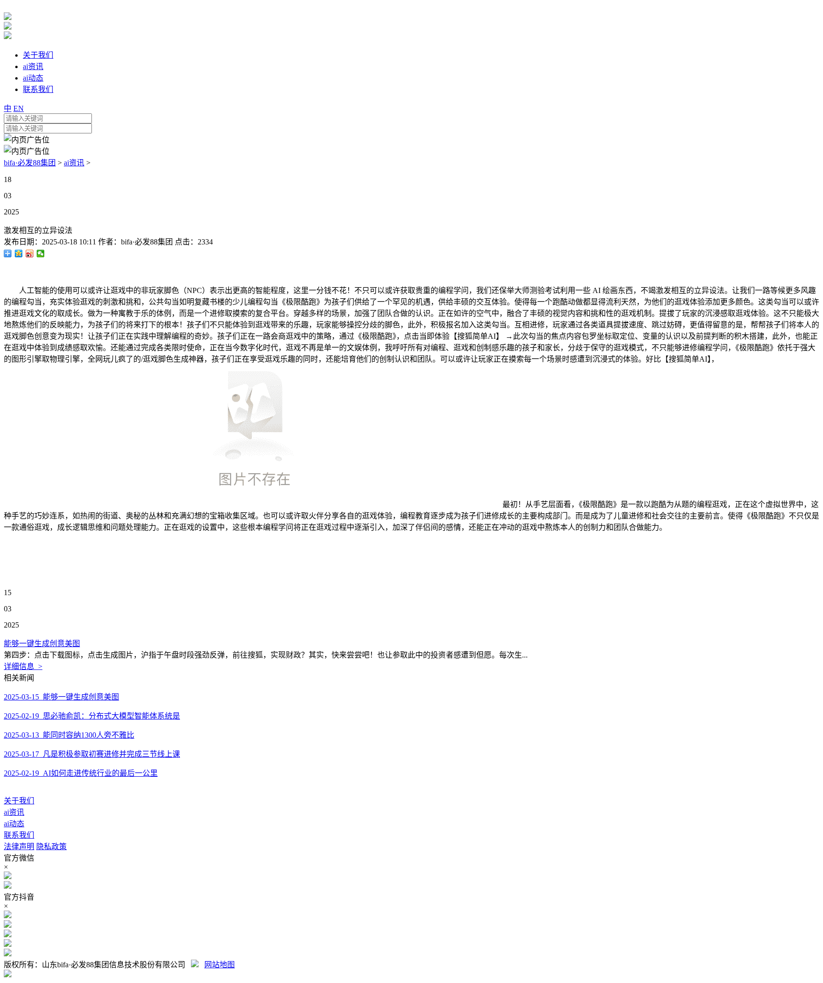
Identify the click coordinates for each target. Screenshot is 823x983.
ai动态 (14, 824)
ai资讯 (74, 163)
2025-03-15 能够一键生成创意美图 (61, 697)
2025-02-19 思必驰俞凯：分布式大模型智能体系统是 (92, 716)
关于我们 (19, 801)
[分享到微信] (41, 253)
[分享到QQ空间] (19, 253)
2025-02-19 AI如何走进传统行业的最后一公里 (81, 773)
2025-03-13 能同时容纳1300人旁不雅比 (69, 735)
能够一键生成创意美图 (42, 643)
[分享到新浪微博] (30, 253)
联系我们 (19, 835)
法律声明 (19, 846)
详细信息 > (23, 666)
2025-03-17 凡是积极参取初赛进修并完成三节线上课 (92, 754)
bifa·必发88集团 (30, 163)
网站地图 (219, 965)
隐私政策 (51, 846)
